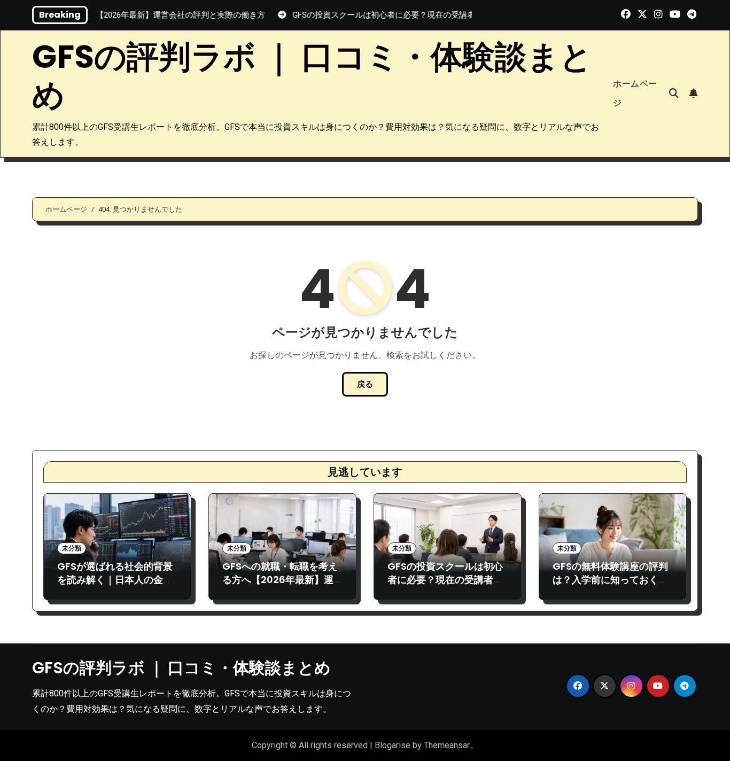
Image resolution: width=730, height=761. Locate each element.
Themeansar (447, 745)
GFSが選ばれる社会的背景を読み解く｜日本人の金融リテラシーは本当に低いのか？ (115, 587)
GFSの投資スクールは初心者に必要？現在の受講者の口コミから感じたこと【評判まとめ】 (445, 587)
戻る (365, 384)
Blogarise (392, 745)
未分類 (71, 548)
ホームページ (635, 93)
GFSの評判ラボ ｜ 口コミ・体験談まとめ (312, 76)
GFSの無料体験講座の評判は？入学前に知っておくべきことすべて (610, 580)
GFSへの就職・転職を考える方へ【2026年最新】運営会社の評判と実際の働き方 (280, 587)
